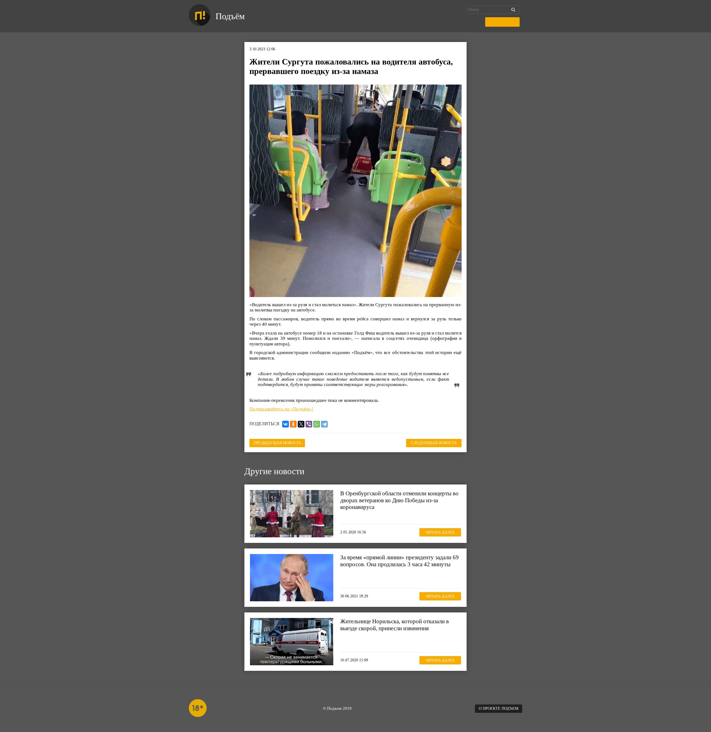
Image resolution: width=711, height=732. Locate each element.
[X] (301, 424)
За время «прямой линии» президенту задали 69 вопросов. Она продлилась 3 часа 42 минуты (399, 560)
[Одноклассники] (293, 424)
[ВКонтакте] (285, 424)
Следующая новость (434, 443)
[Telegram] (324, 424)
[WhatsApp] (316, 424)
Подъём (230, 16)
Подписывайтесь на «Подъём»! (281, 409)
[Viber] (309, 424)
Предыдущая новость (277, 443)
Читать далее (440, 532)
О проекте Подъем (498, 708)
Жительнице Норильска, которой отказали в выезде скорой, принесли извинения (394, 624)
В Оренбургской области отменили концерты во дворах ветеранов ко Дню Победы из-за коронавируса (399, 500)
